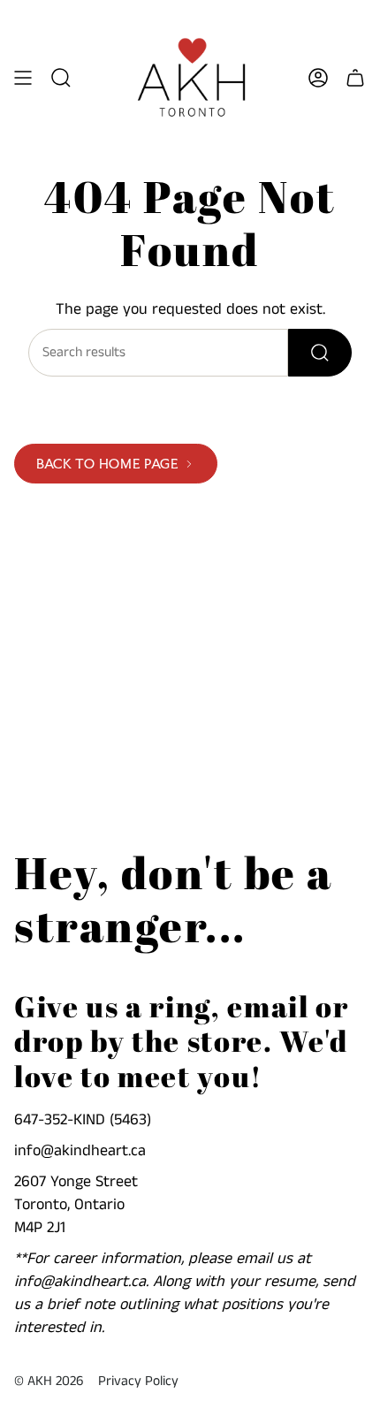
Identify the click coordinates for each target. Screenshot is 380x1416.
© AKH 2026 (49, 1381)
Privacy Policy (138, 1381)
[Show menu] (23, 78)
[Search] (320, 353)
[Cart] (355, 78)
